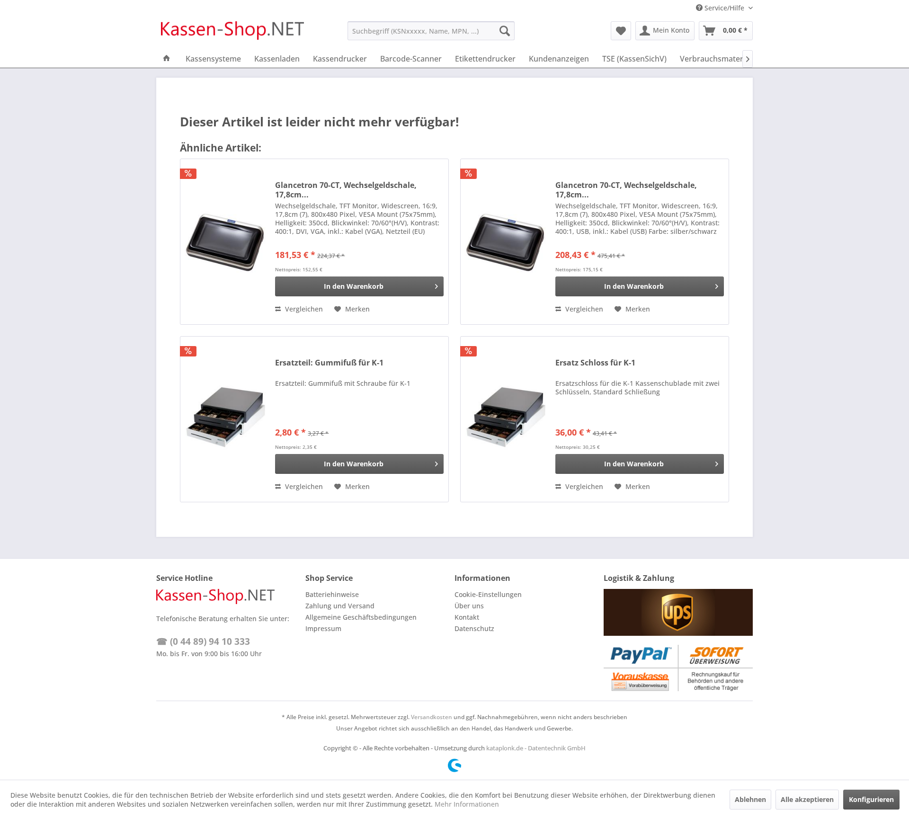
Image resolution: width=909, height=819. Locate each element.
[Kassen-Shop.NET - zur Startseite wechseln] (232, 33)
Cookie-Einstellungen (488, 594)
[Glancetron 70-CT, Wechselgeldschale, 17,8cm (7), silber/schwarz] (225, 242)
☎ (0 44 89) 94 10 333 (203, 641)
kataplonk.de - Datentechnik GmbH (536, 748)
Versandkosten (431, 717)
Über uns (469, 605)
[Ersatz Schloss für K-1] (505, 419)
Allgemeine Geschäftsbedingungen (361, 617)
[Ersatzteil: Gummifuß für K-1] (225, 419)
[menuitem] (431, 30)
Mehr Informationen (467, 804)
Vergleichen (303, 308)
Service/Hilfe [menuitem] (724, 7)
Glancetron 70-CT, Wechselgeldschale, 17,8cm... (346, 189)
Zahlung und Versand (339, 605)
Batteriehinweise (332, 594)
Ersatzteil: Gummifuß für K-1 (329, 363)
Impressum (323, 628)
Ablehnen (750, 799)
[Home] (166, 59)
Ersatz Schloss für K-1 (595, 363)
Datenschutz (474, 628)
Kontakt (466, 617)
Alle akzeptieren (807, 799)
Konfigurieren (871, 799)
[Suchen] (505, 30)
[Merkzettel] (621, 30)
